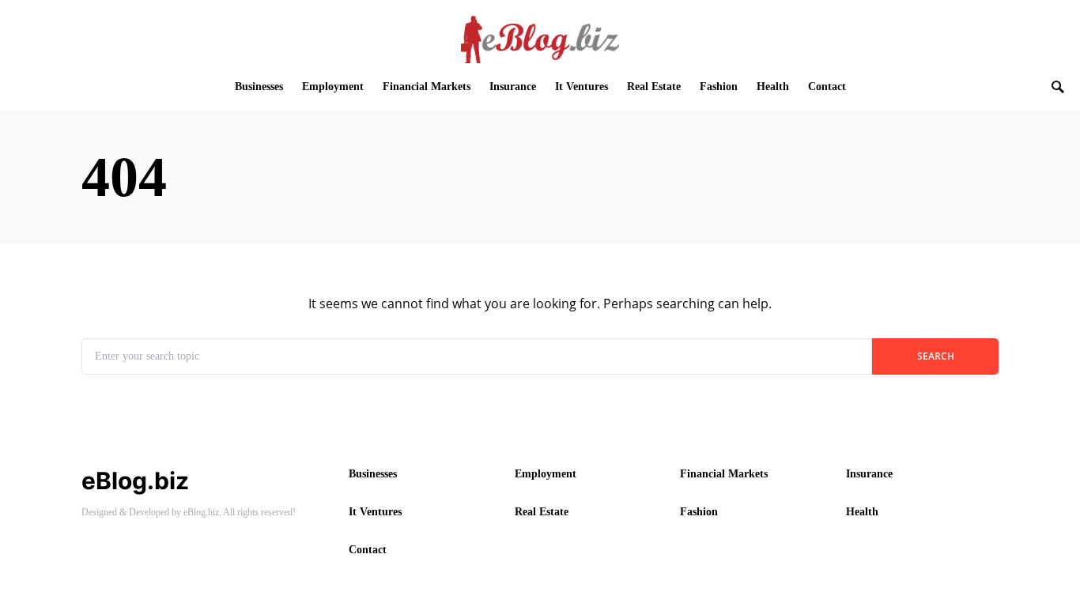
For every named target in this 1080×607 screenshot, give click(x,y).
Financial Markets (724, 474)
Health (862, 512)
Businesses (373, 474)
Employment (545, 474)
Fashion (699, 512)
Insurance (869, 474)
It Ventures (375, 512)
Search (935, 356)
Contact (368, 550)
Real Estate (541, 512)
